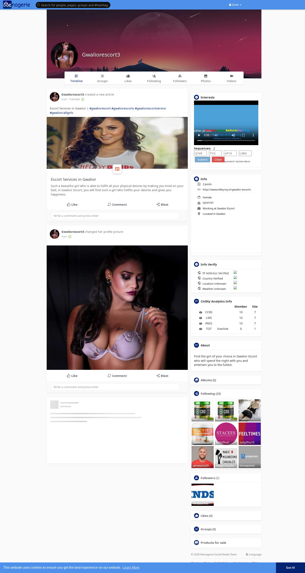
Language (254, 554)
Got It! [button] (290, 567)
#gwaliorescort (100, 108)
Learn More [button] (131, 567)
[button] (74, 4)
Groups (206, 529)
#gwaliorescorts (122, 108)
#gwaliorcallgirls (61, 112)
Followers (208, 478)
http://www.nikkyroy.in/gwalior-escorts (227, 189)
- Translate (74, 99)
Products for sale (213, 542)
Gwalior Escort (226, 208)
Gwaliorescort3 (101, 54)
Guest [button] (235, 4)
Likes (204, 515)
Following (208, 393)
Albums (206, 380)
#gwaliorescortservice (150, 108)
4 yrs (64, 99)
